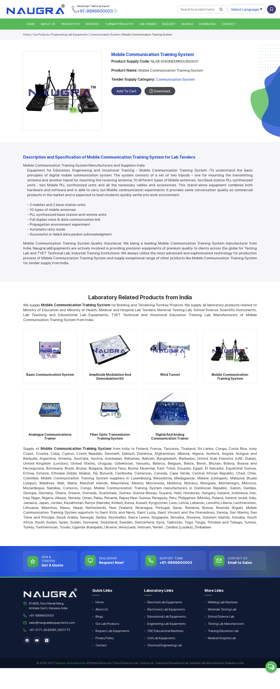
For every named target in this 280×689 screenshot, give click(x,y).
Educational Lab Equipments (166, 616)
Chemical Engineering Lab (164, 645)
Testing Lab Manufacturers (226, 624)
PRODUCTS (69, 24)
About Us (102, 609)
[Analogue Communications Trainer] (50, 410)
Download (207, 24)
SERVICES (92, 24)
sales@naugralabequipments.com (52, 623)
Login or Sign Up (271, 9)
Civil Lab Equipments (161, 638)
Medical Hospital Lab (222, 638)
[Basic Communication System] (50, 350)
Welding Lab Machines (223, 602)
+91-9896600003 (41, 615)
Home (27, 34)
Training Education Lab (223, 631)
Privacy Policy (105, 638)
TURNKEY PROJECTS (119, 24)
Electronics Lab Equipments (166, 609)
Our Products (41, 34)
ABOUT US (48, 24)
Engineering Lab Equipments (70, 34)
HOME (30, 24)
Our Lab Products (107, 624)
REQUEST (168, 24)
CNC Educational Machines (165, 631)
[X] (47, 640)
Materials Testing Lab (222, 609)
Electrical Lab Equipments (164, 602)
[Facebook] (27, 640)
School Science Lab (221, 616)
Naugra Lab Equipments (71, 663)
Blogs (99, 616)
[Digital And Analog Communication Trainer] (170, 410)
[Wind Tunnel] (170, 350)
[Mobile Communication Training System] (230, 350)
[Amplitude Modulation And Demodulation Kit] (110, 350)
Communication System (105, 34)
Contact (229, 24)
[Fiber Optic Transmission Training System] (110, 410)
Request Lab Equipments (112, 631)
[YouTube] (37, 640)
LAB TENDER (147, 24)
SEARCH (187, 24)
